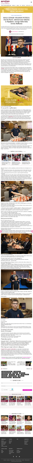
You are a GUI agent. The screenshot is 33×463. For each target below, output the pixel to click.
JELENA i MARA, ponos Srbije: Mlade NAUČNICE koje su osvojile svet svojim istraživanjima (20, 403)
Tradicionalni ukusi (11, 452)
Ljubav (17, 5)
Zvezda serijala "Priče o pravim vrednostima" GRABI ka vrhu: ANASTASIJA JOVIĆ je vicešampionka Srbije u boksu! (11, 363)
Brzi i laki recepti (11, 450)
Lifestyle (23, 5)
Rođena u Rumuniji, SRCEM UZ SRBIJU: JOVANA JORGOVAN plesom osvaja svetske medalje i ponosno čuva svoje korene (28, 403)
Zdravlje (13, 5)
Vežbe (2, 445)
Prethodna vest (5, 368)
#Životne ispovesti (16, 377)
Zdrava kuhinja (11, 451)
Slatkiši (10, 453)
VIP (20, 5)
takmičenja (11, 116)
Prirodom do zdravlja (4, 446)
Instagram (29, 357)
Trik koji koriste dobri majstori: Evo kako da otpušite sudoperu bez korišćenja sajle (12, 432)
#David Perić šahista (25, 374)
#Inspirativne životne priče (6, 377)
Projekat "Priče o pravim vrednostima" (8, 349)
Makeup (2, 451)
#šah (18, 374)
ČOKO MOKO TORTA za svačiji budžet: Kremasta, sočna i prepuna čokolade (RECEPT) (4, 432)
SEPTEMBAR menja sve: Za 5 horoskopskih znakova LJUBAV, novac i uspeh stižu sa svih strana (12, 422)
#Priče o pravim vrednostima (6, 371)
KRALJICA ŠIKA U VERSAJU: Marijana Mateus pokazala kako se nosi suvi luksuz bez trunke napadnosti (28, 422)
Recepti (10, 448)
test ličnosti (18, 452)
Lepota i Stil (28, 5)
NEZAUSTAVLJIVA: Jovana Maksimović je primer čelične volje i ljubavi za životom (26, 163)
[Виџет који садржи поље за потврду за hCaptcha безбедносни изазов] (7, 389)
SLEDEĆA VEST (29, 360)
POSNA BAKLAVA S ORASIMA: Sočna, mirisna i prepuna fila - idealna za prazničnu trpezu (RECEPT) (28, 432)
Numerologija (18, 451)
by (15, 31)
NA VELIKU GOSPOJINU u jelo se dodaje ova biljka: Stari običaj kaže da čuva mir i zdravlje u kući (20, 432)
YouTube (3, 358)
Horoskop (18, 450)
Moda (2, 452)
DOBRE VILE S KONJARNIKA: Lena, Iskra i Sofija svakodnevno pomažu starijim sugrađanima (6, 163)
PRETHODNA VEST (4, 360)
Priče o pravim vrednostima (6, 5)
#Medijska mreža (17, 371)
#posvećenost (4, 374)
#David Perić (12, 374)
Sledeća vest (28, 368)
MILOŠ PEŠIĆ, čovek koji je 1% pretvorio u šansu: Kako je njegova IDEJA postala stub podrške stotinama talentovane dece (21, 363)
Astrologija (19, 448)
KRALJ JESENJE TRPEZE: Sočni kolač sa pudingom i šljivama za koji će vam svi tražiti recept (4, 422)
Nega (2, 450)
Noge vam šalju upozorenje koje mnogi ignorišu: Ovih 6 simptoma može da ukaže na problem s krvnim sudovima (20, 422)
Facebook (24, 357)
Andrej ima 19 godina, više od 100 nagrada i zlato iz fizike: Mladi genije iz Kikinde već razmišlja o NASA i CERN (12, 403)
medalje (2, 68)
